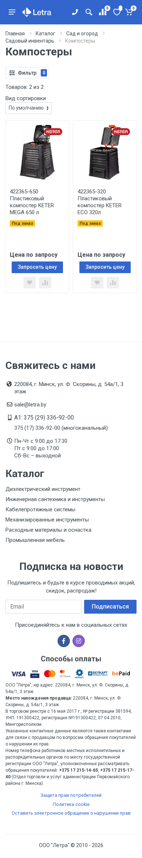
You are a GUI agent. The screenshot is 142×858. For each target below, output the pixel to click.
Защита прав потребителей (71, 795)
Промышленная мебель (35, 540)
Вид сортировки (25, 98)
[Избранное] (116, 12)
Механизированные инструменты (47, 519)
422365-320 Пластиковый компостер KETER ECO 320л (100, 202)
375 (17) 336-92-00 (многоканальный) (61, 428)
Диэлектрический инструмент (42, 489)
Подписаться (110, 606)
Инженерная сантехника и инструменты (55, 499)
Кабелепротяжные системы (40, 509)
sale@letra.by (30, 404)
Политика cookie (71, 804)
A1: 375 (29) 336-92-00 (44, 417)
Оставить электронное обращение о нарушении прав (71, 813)
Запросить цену (37, 267)
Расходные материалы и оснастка (48, 530)
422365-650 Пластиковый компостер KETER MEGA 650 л (32, 202)
